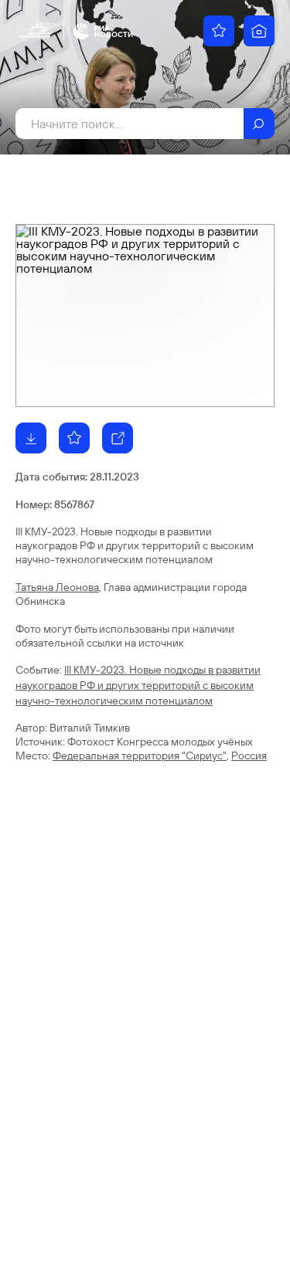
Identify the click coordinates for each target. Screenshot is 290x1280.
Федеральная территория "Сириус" (140, 755)
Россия (249, 755)
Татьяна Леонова (57, 587)
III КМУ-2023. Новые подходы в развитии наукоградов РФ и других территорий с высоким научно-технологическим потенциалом (138, 685)
